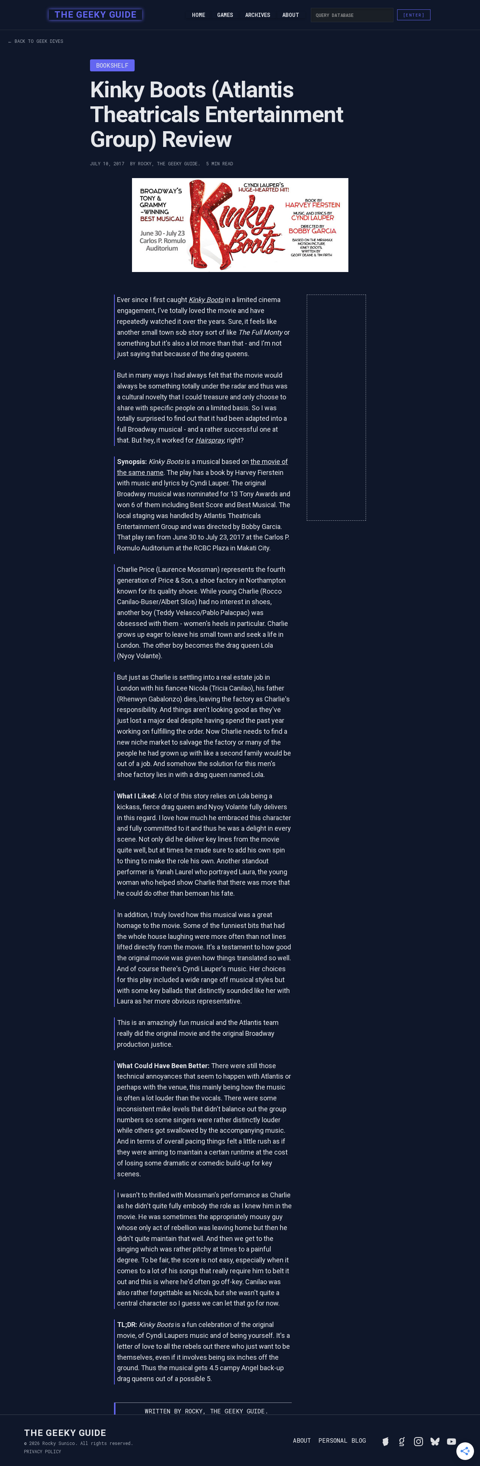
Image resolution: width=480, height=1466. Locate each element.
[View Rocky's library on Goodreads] (402, 1440)
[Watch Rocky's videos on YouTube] (451, 1440)
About (290, 15)
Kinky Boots (206, 300)
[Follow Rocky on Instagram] (418, 1440)
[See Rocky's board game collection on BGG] (385, 1440)
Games (225, 15)
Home (198, 15)
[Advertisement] (336, 407)
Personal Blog (342, 1440)
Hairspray (209, 440)
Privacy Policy (42, 1451)
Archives (257, 15)
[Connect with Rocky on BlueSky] (435, 1440)
